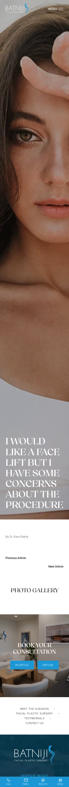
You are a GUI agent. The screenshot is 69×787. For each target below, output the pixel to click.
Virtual (48, 665)
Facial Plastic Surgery (34, 713)
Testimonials (34, 718)
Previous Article (16, 558)
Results (43, 784)
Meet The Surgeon (34, 709)
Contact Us (35, 723)
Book (60, 784)
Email (26, 784)
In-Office (22, 665)
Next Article (55, 566)
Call (8, 784)
